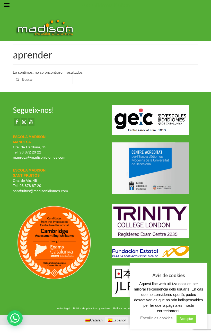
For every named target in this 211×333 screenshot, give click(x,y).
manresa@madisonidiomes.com (39, 157)
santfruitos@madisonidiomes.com (40, 191)
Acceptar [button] (186, 319)
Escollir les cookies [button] (156, 318)
